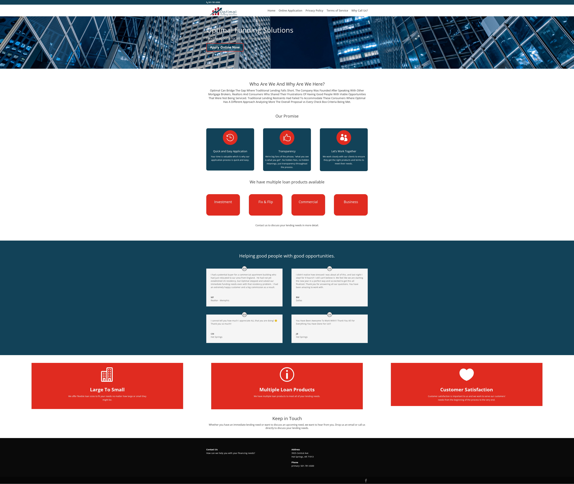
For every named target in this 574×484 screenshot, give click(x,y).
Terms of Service (337, 10)
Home (271, 10)
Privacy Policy (314, 10)
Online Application (290, 10)
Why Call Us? (359, 10)
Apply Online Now (225, 47)
